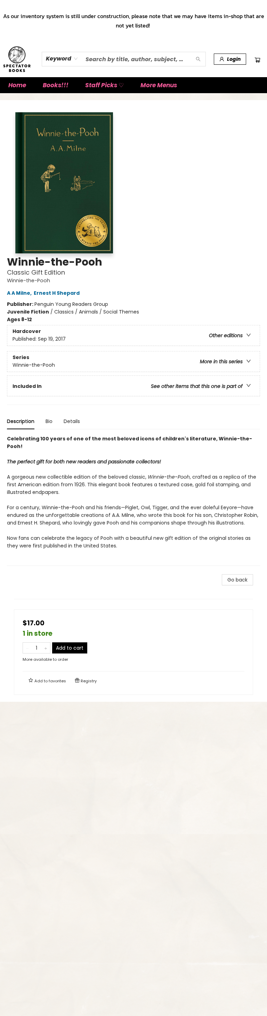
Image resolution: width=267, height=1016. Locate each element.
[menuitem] (17, 85)
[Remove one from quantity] (27, 648)
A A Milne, (20, 293)
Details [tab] (72, 421)
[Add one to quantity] (45, 648)
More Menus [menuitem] (158, 85)
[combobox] (62, 58)
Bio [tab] (49, 421)
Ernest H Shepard (57, 293)
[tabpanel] (133, 500)
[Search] (198, 59)
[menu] (133, 85)
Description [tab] (20, 421)
